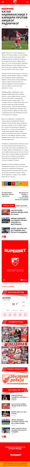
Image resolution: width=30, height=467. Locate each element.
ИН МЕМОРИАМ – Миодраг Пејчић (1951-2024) (8, 194)
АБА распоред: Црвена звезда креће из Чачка (19, 212)
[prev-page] (3, 237)
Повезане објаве (8, 205)
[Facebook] (5, 183)
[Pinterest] (13, 183)
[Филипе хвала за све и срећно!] (6, 414)
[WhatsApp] (17, 183)
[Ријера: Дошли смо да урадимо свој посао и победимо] (6, 230)
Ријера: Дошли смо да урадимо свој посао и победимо (19, 230)
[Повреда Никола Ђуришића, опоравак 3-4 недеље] (6, 397)
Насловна (4, 6)
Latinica (4, 286)
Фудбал (11, 8)
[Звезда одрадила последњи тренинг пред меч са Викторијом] (6, 220)
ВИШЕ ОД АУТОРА (21, 205)
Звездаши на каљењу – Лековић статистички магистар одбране (21, 196)
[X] (9, 183)
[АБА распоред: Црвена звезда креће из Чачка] (6, 212)
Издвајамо (10, 6)
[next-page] (5, 237)
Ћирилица (11, 286)
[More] (21, 183)
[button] (3, 2)
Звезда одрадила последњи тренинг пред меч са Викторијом (19, 221)
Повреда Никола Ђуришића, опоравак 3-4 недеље (19, 397)
